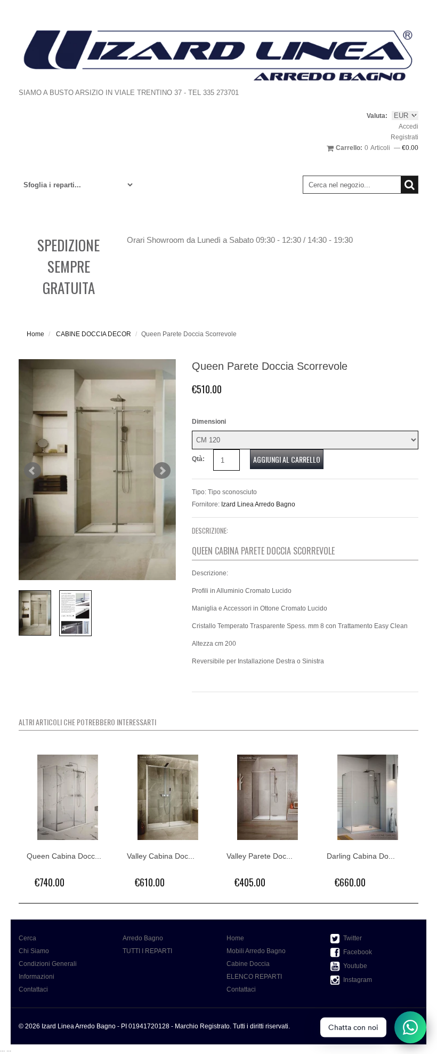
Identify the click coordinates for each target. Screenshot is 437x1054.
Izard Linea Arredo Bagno (258, 504)
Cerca (27, 938)
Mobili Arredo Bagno (256, 951)
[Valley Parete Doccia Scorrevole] (268, 797)
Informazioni (36, 976)
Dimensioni (209, 421)
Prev (32, 470)
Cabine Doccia (248, 964)
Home (35, 334)
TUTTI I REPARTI (147, 951)
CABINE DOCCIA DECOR (93, 334)
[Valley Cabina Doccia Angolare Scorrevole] (169, 797)
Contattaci (33, 989)
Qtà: (198, 459)
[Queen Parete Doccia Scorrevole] (97, 469)
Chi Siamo (34, 951)
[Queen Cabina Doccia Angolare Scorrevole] (69, 797)
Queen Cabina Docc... (64, 856)
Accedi (408, 126)
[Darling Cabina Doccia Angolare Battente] (369, 797)
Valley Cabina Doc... (161, 856)
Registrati (404, 137)
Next (162, 470)
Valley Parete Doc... (259, 856)
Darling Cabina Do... (361, 856)
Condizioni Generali (48, 964)
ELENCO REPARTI (254, 976)
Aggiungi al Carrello (286, 459)
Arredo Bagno (143, 938)
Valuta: (377, 116)
